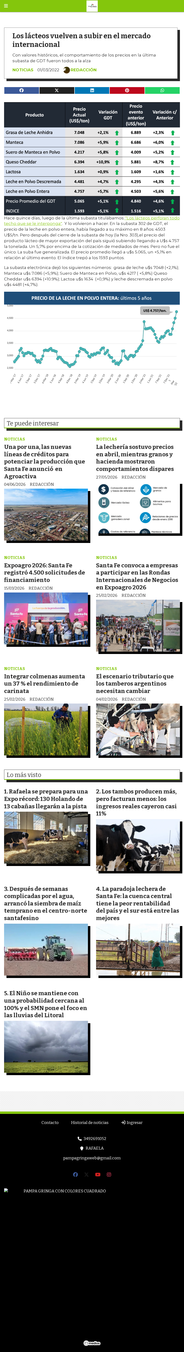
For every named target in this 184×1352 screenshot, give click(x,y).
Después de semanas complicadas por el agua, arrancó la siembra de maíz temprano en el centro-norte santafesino (45, 903)
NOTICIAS (22, 69)
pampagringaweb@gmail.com (92, 1158)
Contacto (50, 1122)
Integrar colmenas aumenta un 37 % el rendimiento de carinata (44, 683)
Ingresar (134, 1122)
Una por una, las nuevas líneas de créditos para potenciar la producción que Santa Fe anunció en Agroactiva (44, 461)
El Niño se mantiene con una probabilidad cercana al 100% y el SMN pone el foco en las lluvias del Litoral (45, 1004)
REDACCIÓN (84, 69)
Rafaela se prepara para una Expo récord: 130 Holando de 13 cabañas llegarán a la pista (46, 799)
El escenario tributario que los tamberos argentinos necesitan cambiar (135, 683)
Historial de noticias (90, 1122)
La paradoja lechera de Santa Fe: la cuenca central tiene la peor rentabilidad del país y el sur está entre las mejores (137, 903)
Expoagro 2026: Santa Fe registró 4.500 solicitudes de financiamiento (44, 572)
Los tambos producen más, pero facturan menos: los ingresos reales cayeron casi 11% (136, 802)
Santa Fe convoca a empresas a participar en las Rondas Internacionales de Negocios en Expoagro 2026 (137, 576)
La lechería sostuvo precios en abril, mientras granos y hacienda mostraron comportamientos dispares (135, 457)
